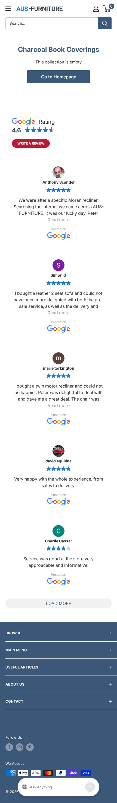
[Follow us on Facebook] (9, 747)
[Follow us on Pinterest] (30, 747)
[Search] (105, 23)
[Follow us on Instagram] (19, 747)
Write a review (30, 143)
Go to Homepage (58, 76)
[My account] (96, 9)
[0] (107, 8)
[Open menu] (8, 9)
